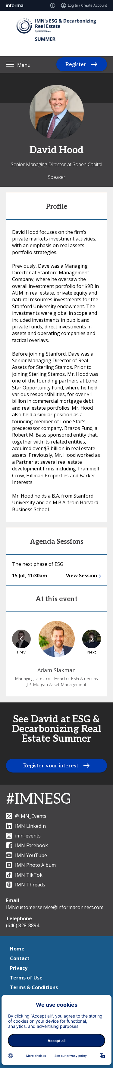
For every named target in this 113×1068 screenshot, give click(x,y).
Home (17, 948)
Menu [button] (23, 65)
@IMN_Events (30, 816)
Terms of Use (26, 977)
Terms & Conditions (34, 987)
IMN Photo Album (35, 865)
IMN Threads (30, 884)
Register (75, 64)
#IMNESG (38, 799)
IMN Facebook (31, 845)
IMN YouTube (31, 855)
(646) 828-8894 (22, 925)
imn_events (28, 835)
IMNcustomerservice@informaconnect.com (54, 907)
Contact (20, 958)
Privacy (18, 968)
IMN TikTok (28, 875)
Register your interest (50, 766)
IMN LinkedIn (30, 826)
